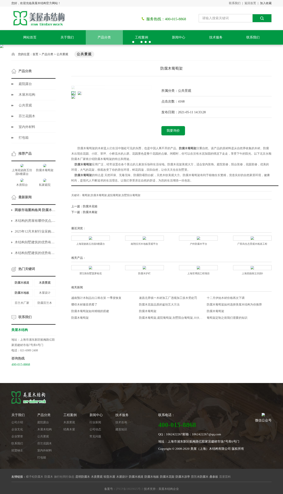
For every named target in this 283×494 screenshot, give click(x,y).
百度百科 (225, 476)
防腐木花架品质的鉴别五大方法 (159, 304)
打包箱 (24, 137)
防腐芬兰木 (44, 302)
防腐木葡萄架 (147, 311)
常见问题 (95, 436)
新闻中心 (178, 37)
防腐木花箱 (90, 206)
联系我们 (235, 3)
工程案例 (141, 37)
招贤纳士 (17, 450)
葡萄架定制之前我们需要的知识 (227, 317)
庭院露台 (25, 84)
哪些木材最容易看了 (84, 304)
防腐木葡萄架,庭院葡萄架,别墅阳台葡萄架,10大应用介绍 (171, 317)
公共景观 (62, 54)
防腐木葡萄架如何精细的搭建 (90, 311)
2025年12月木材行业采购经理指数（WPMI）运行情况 (35, 231)
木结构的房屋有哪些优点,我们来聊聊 (35, 220)
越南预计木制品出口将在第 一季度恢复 (96, 298)
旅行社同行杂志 (64, 476)
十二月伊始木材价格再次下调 (225, 298)
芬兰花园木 (27, 116)
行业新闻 (95, 422)
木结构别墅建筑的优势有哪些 (35, 242)
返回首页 (250, 3)
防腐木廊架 (90, 212)
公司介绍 (17, 422)
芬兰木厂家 (22, 302)
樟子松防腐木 (34, 476)
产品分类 (104, 37)
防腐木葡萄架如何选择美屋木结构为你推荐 (234, 304)
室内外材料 (27, 127)
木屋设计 (45, 292)
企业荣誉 (17, 436)
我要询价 (173, 130)
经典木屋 (69, 429)
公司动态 (95, 429)
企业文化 (17, 429)
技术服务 (216, 37)
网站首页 (29, 37)
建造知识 (121, 429)
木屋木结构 (27, 94)
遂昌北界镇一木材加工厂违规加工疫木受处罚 (168, 298)
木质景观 (69, 422)
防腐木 (48, 476)
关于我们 (67, 37)
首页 (35, 54)
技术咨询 (121, 422)
